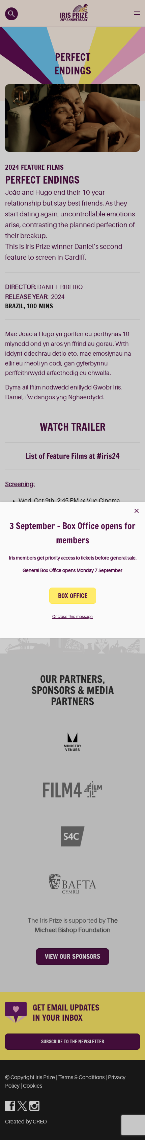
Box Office (72, 595)
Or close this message (72, 616)
